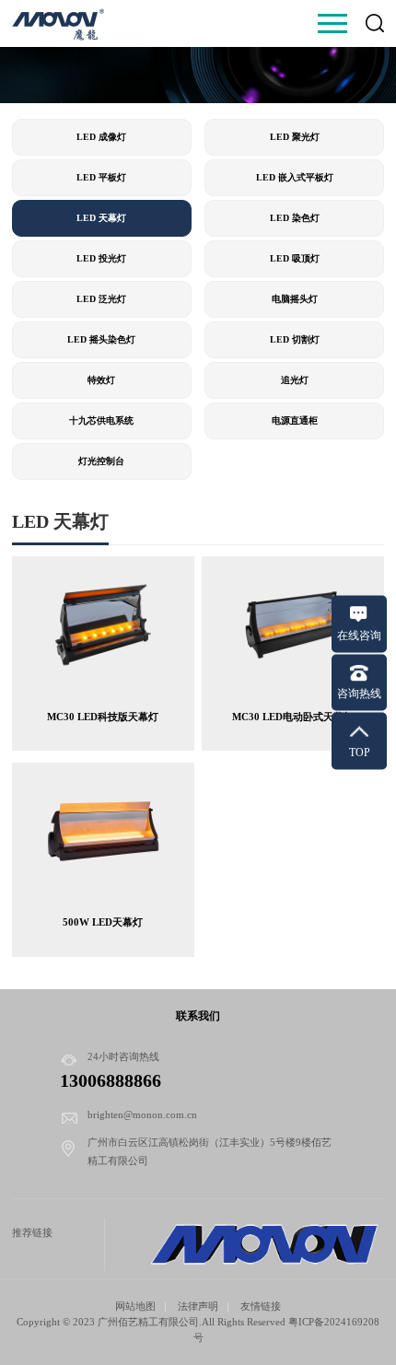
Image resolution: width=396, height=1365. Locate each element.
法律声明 (198, 1306)
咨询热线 (359, 693)
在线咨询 (359, 634)
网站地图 (135, 1306)
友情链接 (260, 1306)
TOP (359, 751)
